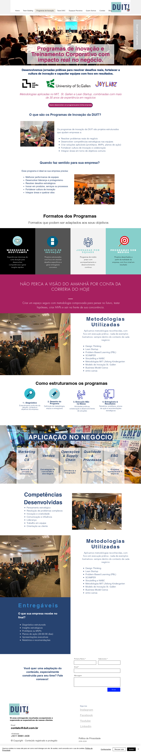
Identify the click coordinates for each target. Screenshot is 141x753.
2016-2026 (83, 741)
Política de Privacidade (90, 738)
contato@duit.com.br (24, 728)
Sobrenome (102, 659)
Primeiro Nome (79, 659)
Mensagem (78, 675)
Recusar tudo (119, 749)
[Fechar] (138, 749)
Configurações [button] (106, 749)
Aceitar (131, 749)
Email (76, 667)
